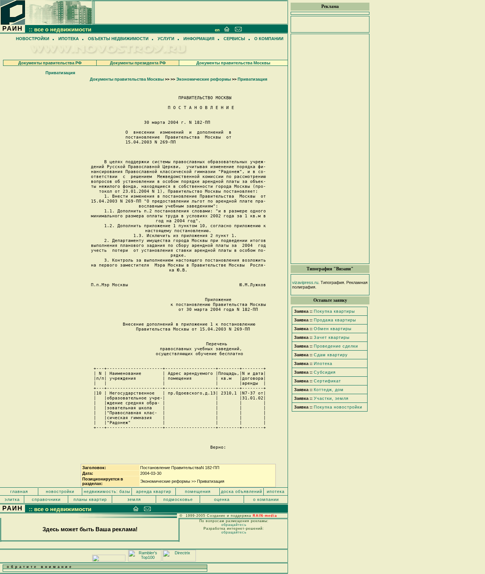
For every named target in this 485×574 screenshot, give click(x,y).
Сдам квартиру (331, 355)
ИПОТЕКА (68, 38)
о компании (266, 499)
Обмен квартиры (333, 328)
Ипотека (323, 363)
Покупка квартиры (334, 311)
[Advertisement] (330, 148)
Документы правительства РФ (49, 63)
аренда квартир (153, 491)
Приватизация (60, 72)
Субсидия (325, 372)
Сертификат (327, 381)
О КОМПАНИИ (268, 38)
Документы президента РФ (138, 63)
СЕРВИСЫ (234, 38)
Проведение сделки (336, 346)
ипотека (276, 491)
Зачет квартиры (332, 337)
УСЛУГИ (166, 38)
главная (19, 491)
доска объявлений (241, 491)
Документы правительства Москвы (233, 63)
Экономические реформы (203, 79)
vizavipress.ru (305, 282)
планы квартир (90, 499)
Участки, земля (331, 398)
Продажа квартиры (335, 320)
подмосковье (178, 499)
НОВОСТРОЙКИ (32, 38)
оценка (222, 499)
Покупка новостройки (338, 407)
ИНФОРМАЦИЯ (198, 38)
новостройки (60, 491)
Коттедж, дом (329, 389)
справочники (46, 499)
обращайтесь (234, 525)
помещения (198, 491)
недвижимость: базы (107, 491)
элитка (12, 499)
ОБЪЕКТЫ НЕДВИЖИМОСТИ (118, 38)
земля (134, 499)
